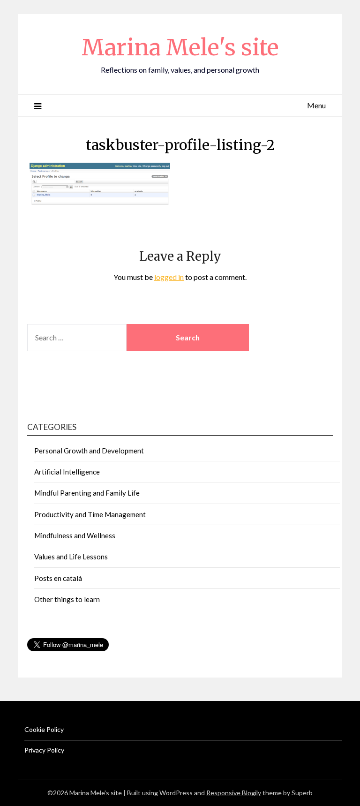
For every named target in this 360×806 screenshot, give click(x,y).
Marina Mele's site (180, 47)
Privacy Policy (44, 750)
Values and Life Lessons (71, 556)
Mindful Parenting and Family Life (87, 493)
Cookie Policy (44, 729)
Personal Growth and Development (89, 450)
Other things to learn (67, 599)
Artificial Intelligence (67, 471)
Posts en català (58, 578)
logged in (169, 276)
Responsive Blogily (233, 793)
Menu (316, 105)
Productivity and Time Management (90, 514)
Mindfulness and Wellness (74, 535)
